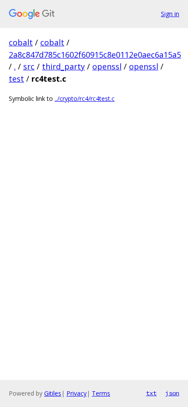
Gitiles (52, 393)
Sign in (170, 14)
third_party (63, 66)
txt (151, 393)
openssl (107, 66)
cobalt (21, 42)
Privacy (76, 393)
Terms (101, 393)
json (172, 393)
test (16, 78)
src (29, 66)
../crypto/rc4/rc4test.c (85, 98)
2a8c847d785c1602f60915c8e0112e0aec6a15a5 (95, 54)
